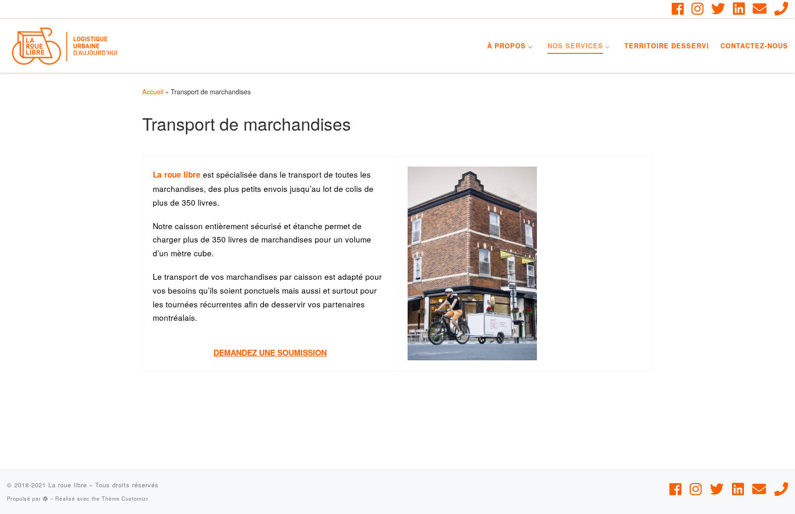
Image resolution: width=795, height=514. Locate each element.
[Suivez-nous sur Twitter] (718, 9)
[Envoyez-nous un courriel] (759, 9)
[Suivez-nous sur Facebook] (678, 9)
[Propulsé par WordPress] (45, 498)
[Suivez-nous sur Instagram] (697, 9)
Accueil (152, 91)
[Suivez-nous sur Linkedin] (739, 9)
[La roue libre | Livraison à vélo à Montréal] (64, 43)
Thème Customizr (125, 498)
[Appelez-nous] (781, 9)
